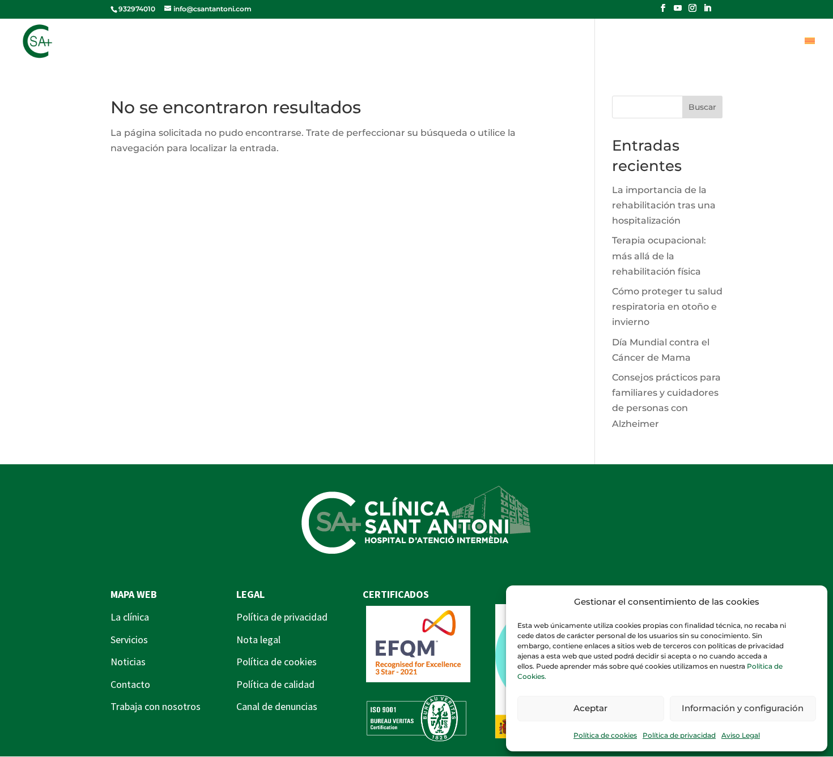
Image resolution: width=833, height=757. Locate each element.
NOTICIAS (559, 41)
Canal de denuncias (276, 706)
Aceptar (590, 708)
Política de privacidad (679, 735)
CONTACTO (631, 41)
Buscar (702, 107)
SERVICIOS (488, 41)
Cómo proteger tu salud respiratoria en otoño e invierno (667, 306)
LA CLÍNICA (412, 41)
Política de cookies (605, 735)
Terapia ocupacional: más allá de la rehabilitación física (659, 255)
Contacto (130, 684)
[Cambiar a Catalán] (810, 50)
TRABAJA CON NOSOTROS (731, 41)
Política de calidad (275, 684)
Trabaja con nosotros (155, 706)
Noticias (128, 661)
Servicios (129, 639)
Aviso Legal (740, 735)
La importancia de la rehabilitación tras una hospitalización (664, 205)
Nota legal (258, 639)
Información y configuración (743, 708)
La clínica (129, 616)
